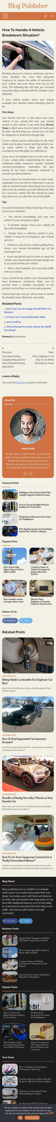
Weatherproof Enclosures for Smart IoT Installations (35, 518)
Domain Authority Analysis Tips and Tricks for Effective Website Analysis (35, 1080)
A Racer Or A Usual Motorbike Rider (26, 317)
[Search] (52, 16)
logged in (21, 382)
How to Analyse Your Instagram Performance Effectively (33, 1068)
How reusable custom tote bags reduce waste (13, 600)
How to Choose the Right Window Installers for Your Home (34, 506)
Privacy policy (32, 1118)
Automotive (19, 336)
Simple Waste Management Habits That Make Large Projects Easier (34, 939)
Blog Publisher (28, 6)
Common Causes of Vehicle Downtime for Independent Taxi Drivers (40, 571)
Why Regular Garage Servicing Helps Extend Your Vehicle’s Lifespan (35, 530)
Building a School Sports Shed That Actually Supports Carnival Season (35, 493)
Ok (20, 1118)
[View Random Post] (45, 16)
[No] (52, 1113)
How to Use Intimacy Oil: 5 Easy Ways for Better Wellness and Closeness (40, 1046)
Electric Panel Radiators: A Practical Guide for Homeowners (41, 601)
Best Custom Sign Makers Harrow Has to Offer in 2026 (14, 569)
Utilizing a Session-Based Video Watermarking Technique (33, 1092)
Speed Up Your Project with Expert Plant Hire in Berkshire (34, 976)
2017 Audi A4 (14, 322)
